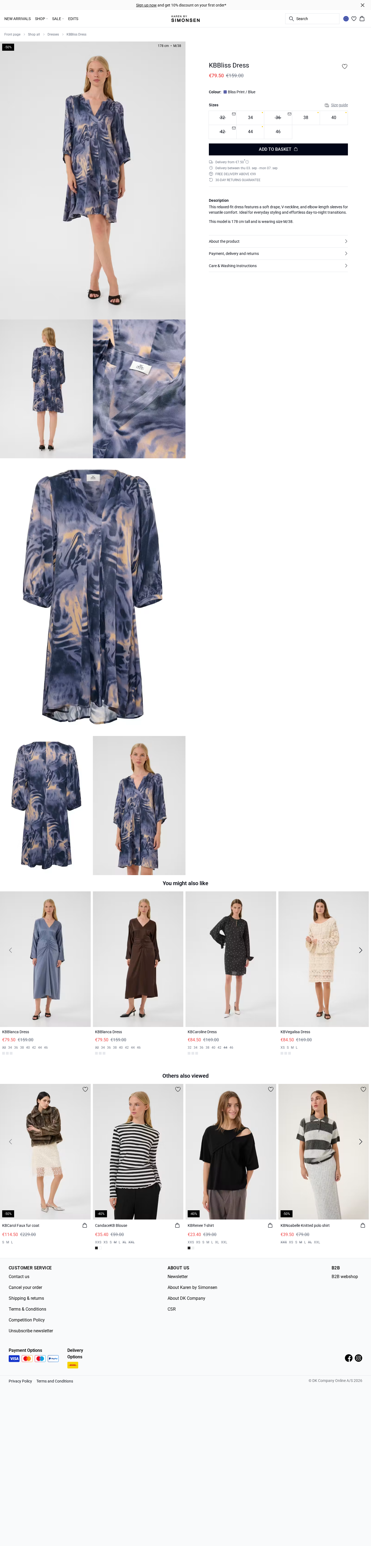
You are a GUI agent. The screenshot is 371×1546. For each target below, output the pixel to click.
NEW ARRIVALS (17, 19)
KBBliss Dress (76, 34)
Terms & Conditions (27, 1307)
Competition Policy (27, 1317)
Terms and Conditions (54, 1379)
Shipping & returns (26, 1296)
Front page (12, 34)
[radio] (250, 118)
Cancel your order (25, 1285)
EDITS (73, 19)
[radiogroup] (278, 125)
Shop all (34, 34)
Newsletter (178, 1274)
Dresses (53, 34)
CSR (172, 1307)
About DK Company (186, 1296)
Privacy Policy (20, 1379)
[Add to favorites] (344, 66)
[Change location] (346, 18)
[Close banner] (363, 5)
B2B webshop (345, 1274)
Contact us (19, 1274)
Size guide (339, 105)
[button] (278, 241)
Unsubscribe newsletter (31, 1328)
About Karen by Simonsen (192, 1285)
